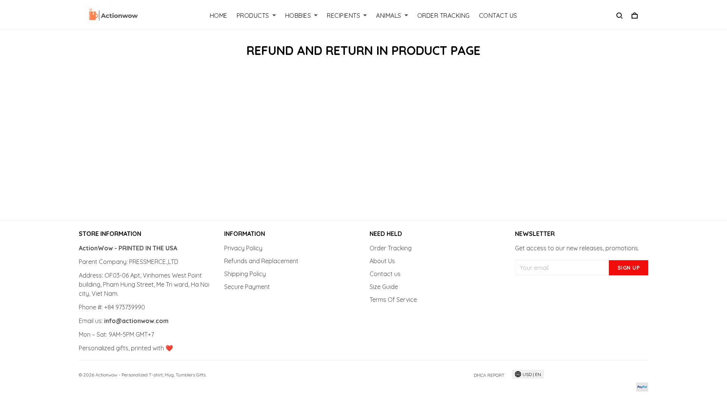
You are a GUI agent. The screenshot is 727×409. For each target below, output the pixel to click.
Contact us (385, 274)
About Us (382, 261)
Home (219, 15)
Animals (388, 15)
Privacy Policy (243, 248)
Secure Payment (247, 286)
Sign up (629, 267)
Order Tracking (443, 15)
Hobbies (298, 15)
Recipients (343, 15)
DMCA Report (489, 375)
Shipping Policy (245, 274)
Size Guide (384, 286)
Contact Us (498, 15)
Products (253, 15)
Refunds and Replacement (261, 261)
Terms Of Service (393, 299)
